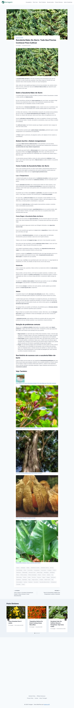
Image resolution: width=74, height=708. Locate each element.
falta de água (39, 572)
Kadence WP (47, 704)
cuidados (49, 570)
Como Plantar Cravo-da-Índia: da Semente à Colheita (28, 428)
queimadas (24, 579)
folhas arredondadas (32, 574)
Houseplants (29, 2)
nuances (39, 577)
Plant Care (35, 2)
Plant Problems (42, 2)
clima (25, 570)
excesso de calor (32, 572)
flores (17, 574)
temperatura (53, 582)
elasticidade (24, 572)
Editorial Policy (32, 696)
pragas (48, 577)
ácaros (17, 567)
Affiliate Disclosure (41, 696)
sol (52, 579)
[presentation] (16, 612)
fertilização (46, 572)
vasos (23, 584)
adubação (23, 567)
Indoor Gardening (68, 2)
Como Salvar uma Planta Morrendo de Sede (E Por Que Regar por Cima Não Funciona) (36, 383)
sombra (25, 582)
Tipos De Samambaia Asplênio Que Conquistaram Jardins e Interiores (52, 592)
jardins (48, 574)
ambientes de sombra (35, 567)
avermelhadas (19, 570)
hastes (39, 574)
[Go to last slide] (8, 619)
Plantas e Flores (19, 37)
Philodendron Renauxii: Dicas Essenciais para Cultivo (28, 562)
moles (29, 577)
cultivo (54, 570)
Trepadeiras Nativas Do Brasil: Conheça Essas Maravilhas (36, 623)
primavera (53, 577)
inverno (44, 574)
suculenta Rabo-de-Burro (45, 582)
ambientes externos (45, 567)
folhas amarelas (23, 574)
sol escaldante (19, 582)
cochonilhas (30, 570)
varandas (18, 584)
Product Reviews (59, 2)
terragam (19, 45)
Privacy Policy (30, 698)
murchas (34, 577)
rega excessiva (35, 579)
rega (29, 579)
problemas (18, 579)
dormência (18, 572)
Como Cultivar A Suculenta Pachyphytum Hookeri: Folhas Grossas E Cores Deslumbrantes (23, 593)
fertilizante (52, 572)
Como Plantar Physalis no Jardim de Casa (25, 517)
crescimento (43, 570)
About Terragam (43, 698)
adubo (28, 567)
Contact (36, 698)
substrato (31, 582)
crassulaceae (36, 570)
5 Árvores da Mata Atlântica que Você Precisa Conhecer (29, 473)
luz (52, 574)
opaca (43, 577)
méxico (24, 577)
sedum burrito (47, 579)
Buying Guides (50, 2)
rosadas (41, 579)
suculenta (36, 582)
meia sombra (19, 577)
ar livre (51, 567)
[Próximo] (66, 619)
